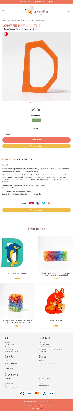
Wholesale (42, 361)
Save (32, 203)
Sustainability (9, 349)
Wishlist (41, 383)
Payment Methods (44, 385)
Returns (41, 381)
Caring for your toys (44, 344)
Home (4, 21)
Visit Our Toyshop (10, 344)
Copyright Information (45, 405)
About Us (8, 338)
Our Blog (7, 347)
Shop (8, 21)
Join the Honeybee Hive (11, 388)
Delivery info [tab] (27, 159)
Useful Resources (45, 338)
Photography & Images (11, 351)
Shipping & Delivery (44, 379)
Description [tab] (6, 159)
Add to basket (36, 140)
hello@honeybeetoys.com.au (13, 363)
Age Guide (42, 342)
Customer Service (11, 374)
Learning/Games (16, 21)
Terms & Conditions (27, 405)
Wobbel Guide (43, 351)
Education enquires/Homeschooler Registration (53, 363)
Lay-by (7, 385)
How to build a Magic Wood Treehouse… (50, 349)
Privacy (36, 405)
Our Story (7, 342)
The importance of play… (46, 347)
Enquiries (42, 356)
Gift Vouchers (9, 383)
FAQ (6, 381)
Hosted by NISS (35, 409)
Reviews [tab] (17, 159)
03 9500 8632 (9, 369)
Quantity (36, 128)
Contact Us (9, 356)
